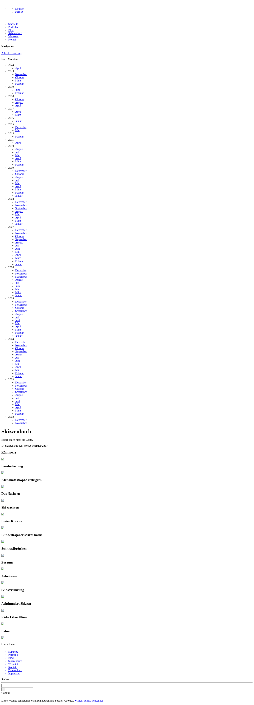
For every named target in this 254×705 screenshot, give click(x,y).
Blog (11, 30)
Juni (17, 89)
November (21, 74)
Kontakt (12, 39)
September (21, 208)
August (19, 102)
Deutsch (19, 8)
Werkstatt (13, 36)
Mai (17, 130)
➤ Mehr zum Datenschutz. (89, 700)
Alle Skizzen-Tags (11, 53)
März (18, 80)
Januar (18, 121)
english (19, 11)
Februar (19, 83)
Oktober (19, 77)
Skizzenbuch (15, 33)
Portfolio (13, 27)
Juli (17, 152)
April (18, 68)
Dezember (20, 127)
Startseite (13, 23)
